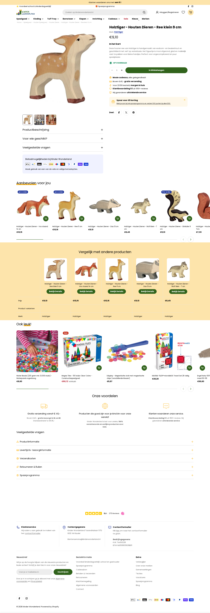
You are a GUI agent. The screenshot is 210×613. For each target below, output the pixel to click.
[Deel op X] (126, 112)
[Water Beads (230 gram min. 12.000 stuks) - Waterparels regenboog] (37, 351)
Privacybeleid (36, 581)
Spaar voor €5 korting (127, 100)
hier (118, 530)
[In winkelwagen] (45, 218)
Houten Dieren (54, 22)
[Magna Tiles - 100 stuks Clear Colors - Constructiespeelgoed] (82, 351)
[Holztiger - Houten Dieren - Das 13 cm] (105, 206)
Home (19, 22)
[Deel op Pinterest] (133, 112)
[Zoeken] (144, 12)
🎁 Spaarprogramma (104, 6)
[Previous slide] (183, 239)
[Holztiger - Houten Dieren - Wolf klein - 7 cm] (141, 206)
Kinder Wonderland (31, 606)
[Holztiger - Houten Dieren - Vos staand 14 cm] (33, 206)
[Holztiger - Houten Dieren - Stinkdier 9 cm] (177, 206)
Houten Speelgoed (40, 22)
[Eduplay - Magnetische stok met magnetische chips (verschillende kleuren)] (127, 351)
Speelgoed (27, 22)
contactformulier (32, 533)
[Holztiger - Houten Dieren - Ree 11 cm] (69, 206)
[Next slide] (191, 239)
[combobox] (105, 12)
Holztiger (118, 32)
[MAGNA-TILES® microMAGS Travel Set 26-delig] (173, 351)
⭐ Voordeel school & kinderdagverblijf (33, 6)
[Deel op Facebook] (119, 112)
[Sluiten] (184, 100)
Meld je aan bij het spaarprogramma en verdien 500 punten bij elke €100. (144, 103)
